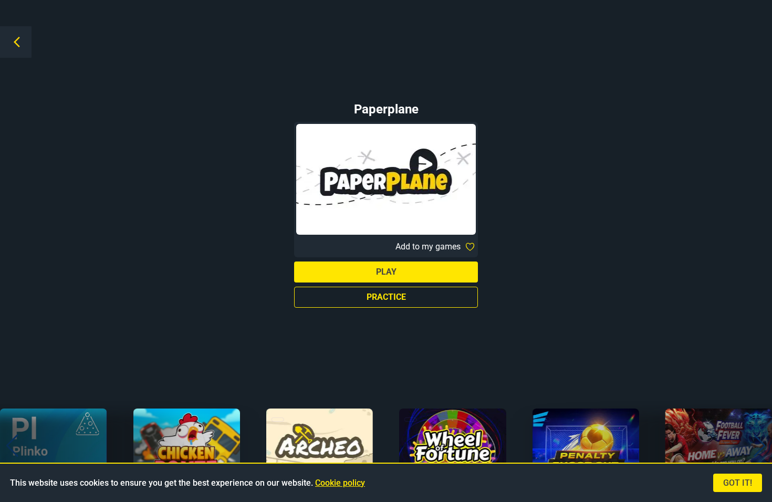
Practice (386, 297)
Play (386, 272)
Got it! (737, 483)
